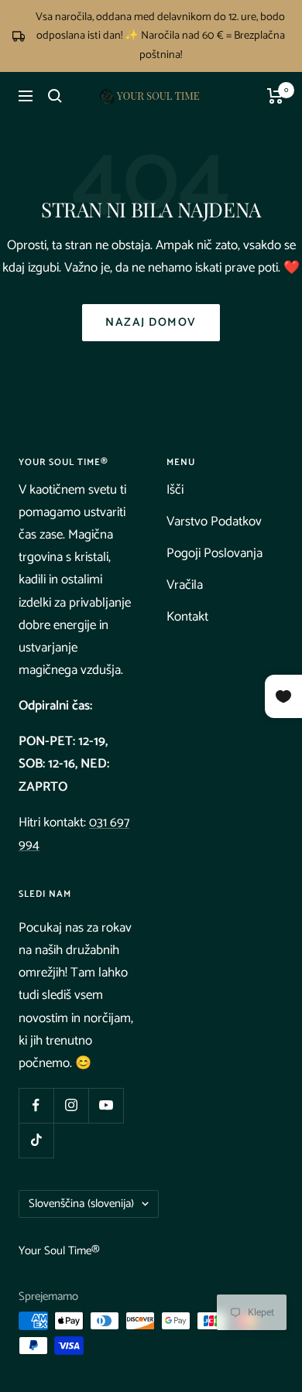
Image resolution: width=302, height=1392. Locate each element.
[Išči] (55, 96)
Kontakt (187, 617)
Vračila (184, 585)
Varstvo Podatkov (214, 521)
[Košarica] (275, 96)
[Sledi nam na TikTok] (36, 1140)
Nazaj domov (151, 322)
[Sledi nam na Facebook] (36, 1105)
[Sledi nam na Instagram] (70, 1105)
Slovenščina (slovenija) (81, 1203)
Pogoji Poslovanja (214, 553)
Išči (175, 490)
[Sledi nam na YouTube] (105, 1105)
